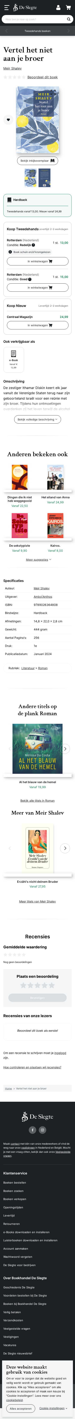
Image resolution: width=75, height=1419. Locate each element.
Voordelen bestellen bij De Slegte (25, 1295)
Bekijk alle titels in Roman (37, 800)
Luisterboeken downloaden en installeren (30, 1240)
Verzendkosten (13, 1320)
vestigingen (28, 1147)
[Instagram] (43, 1130)
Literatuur (28, 668)
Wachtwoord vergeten (17, 1256)
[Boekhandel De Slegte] (25, 7)
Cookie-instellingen (52, 1408)
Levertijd (9, 1215)
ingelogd (60, 1053)
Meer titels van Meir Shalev (37, 901)
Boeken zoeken (13, 1191)
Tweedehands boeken (37, 31)
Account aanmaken (15, 1248)
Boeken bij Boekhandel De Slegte (24, 1303)
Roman (43, 668)
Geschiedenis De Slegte (19, 1287)
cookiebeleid (14, 1400)
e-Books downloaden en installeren (26, 1232)
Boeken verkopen (14, 1199)
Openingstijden (13, 1207)
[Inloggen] (58, 8)
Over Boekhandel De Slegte (25, 1278)
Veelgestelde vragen (16, 1328)
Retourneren (11, 1223)
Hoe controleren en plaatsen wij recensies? (32, 1067)
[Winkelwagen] (68, 8)
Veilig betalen (12, 1312)
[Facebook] (33, 1130)
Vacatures (9, 1345)
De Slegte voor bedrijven (19, 1265)
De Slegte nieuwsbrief (17, 1353)
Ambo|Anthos (43, 596)
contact (15, 1143)
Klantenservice (15, 1173)
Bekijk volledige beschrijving (36, 419)
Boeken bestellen (14, 1182)
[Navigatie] (7, 8)
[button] (7, 31)
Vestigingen (11, 1336)
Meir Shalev (12, 68)
